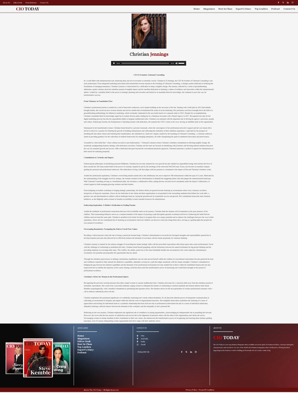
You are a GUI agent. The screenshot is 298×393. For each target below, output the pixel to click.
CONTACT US (142, 328)
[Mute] (176, 63)
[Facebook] (278, 2)
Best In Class (225, 8)
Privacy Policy (191, 390)
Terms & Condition (206, 390)
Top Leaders (261, 8)
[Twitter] (283, 2)
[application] (148, 63)
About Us (6, 3)
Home (196, 8)
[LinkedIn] (288, 2)
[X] (186, 352)
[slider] (181, 63)
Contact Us (44, 3)
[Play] (114, 63)
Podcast (275, 8)
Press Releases (31, 3)
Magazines (209, 8)
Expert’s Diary (243, 8)
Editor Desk (18, 3)
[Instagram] (292, 2)
